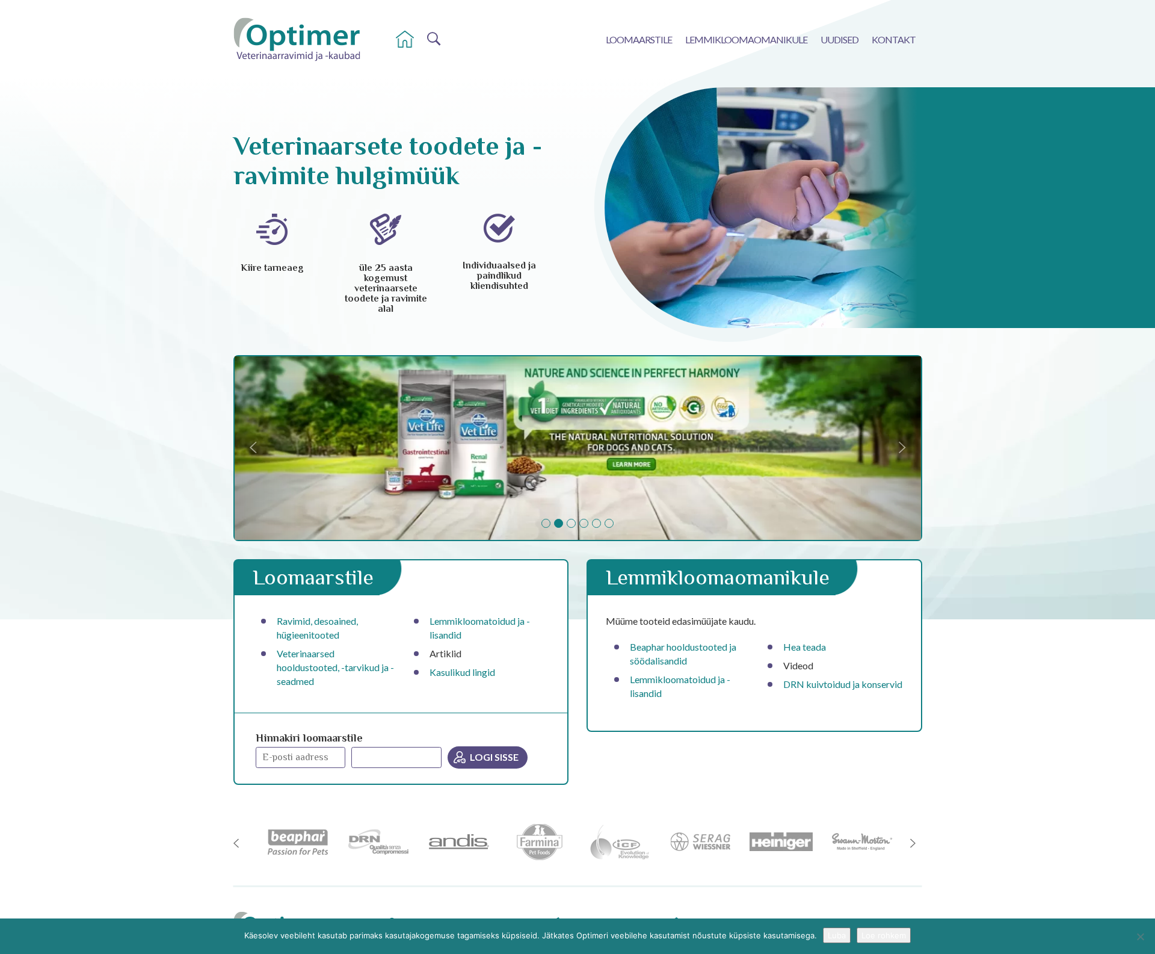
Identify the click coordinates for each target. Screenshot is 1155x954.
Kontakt (894, 39)
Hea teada (804, 646)
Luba (837, 935)
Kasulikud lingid (462, 672)
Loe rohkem (883, 935)
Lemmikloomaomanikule (746, 39)
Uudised (839, 39)
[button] (286, 448)
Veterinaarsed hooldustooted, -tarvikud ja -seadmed (335, 667)
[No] (1140, 937)
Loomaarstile (639, 39)
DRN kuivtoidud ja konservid (842, 684)
